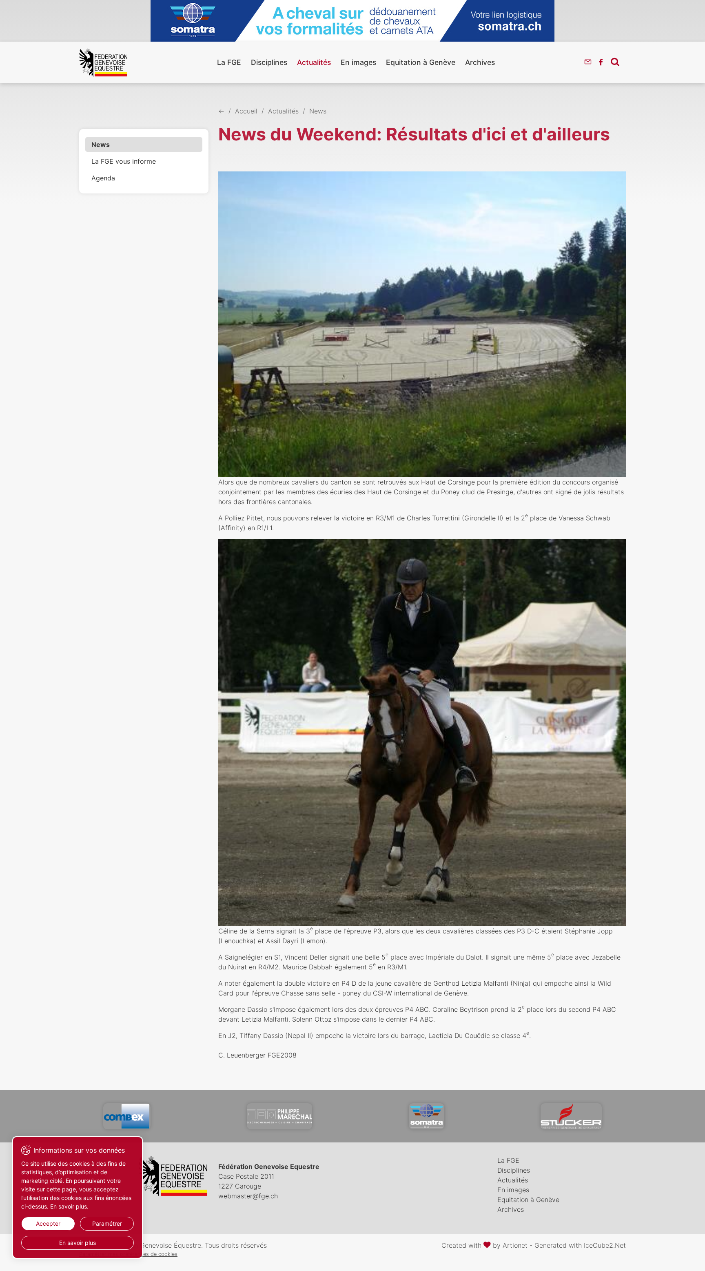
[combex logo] (127, 1116)
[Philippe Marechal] (279, 1116)
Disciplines (269, 62)
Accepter (48, 1223)
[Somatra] (426, 1116)
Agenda (103, 178)
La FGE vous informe (123, 161)
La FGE (229, 62)
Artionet (515, 1245)
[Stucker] (571, 1116)
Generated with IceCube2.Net (580, 1245)
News (100, 144)
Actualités (314, 62)
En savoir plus (77, 1242)
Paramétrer (107, 1223)
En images (358, 62)
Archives (480, 62)
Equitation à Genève (420, 62)
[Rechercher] (615, 61)
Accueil (246, 111)
